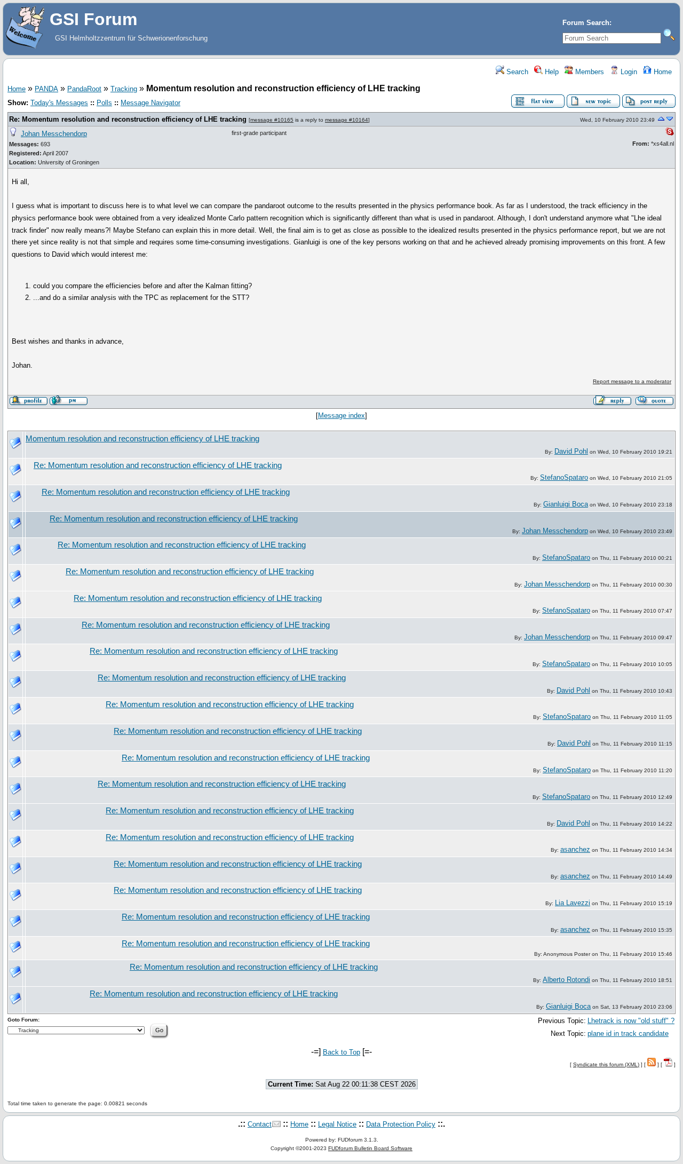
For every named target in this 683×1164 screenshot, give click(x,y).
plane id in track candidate (628, 1034)
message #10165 (271, 120)
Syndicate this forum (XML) (606, 1064)
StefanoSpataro (564, 477)
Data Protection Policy (400, 1124)
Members (588, 72)
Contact (260, 1124)
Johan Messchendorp (54, 134)
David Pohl (571, 451)
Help (551, 72)
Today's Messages (59, 103)
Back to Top (341, 1052)
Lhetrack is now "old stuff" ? (630, 1021)
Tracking (123, 89)
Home (662, 72)
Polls (104, 103)
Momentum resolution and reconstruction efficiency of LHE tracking (142, 438)
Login (627, 72)
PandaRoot (84, 89)
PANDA (46, 89)
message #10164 (346, 120)
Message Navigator (150, 103)
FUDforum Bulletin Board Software (370, 1148)
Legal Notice (337, 1124)
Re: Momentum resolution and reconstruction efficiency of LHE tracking (128, 119)
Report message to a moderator (632, 381)
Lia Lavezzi (572, 903)
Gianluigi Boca (565, 504)
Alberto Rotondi (566, 980)
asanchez (575, 849)
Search (516, 72)
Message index (341, 415)
